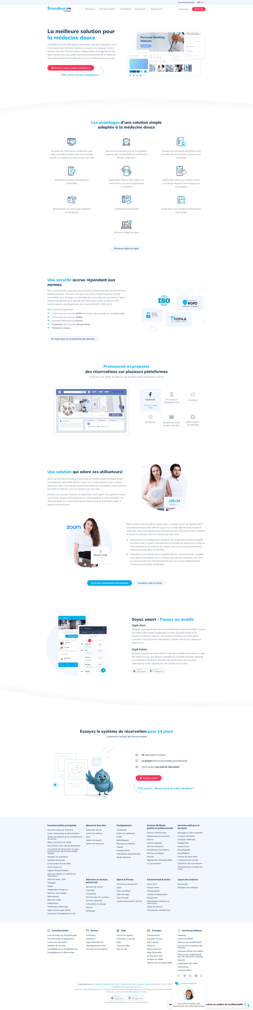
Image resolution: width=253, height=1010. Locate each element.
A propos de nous (155, 938)
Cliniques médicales (186, 839)
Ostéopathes (183, 843)
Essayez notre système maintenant (72, 68)
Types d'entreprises (94, 942)
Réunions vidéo (54, 900)
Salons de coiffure (94, 833)
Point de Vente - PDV (56, 879)
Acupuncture (183, 846)
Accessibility (183, 967)
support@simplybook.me (92, 989)
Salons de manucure (95, 843)
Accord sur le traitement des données (190, 946)
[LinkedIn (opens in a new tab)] (191, 976)
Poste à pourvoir (154, 949)
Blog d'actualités (154, 952)
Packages (51, 882)
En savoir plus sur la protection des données (73, 338)
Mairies (150, 839)
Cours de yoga (123, 894)
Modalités (182, 935)
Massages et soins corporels (190, 832)
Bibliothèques (123, 840)
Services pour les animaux (97, 897)
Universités (121, 830)
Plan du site (122, 949)
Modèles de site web (56, 945)
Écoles (119, 836)
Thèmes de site (171, 406)
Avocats (150, 856)
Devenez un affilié (155, 959)
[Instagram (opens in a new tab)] (203, 976)
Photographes (153, 891)
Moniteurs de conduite (188, 887)
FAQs (119, 942)
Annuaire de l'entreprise (97, 949)
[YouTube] (197, 976)
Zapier (50, 886)
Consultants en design (96, 904)
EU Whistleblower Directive (136, 992)
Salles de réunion (154, 906)
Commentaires (153, 935)
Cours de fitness (124, 891)
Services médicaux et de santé (189, 827)
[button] (90, 9)
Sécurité (181, 960)
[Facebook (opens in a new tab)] (180, 976)
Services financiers (155, 846)
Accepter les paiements (57, 856)
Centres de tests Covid (187, 856)
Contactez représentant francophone (109, 583)
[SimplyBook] (59, 9)
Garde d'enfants (124, 857)
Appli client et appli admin (59, 910)
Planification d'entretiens (158, 849)
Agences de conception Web (159, 860)
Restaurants (152, 897)
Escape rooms (153, 887)
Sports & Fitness (125, 879)
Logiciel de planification (57, 870)
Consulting (91, 893)
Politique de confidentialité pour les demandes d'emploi (190, 955)
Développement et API (96, 945)
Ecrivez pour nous (155, 956)
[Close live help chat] (195, 983)
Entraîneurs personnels (127, 884)
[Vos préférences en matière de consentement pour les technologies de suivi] (248, 1005)
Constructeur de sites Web (59, 863)
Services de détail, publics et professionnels (160, 827)
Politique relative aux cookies (190, 951)
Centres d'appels (154, 843)
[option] (91, 411)
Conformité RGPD (185, 938)
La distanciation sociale (188, 860)
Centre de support (125, 935)
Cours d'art (152, 884)
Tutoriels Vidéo (123, 945)
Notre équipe (153, 942)
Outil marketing (54, 867)
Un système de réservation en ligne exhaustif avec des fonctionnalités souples (63, 851)
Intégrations (52, 903)
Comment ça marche (126, 938)
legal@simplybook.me (136, 989)
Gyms (119, 887)
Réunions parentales (126, 843)
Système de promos (56, 860)
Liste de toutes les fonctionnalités (62, 935)
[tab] (150, 400)
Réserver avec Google (56, 893)
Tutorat (120, 847)
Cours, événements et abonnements (63, 833)
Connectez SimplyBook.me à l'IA (61, 913)
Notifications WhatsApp (57, 906)
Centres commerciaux (156, 832)
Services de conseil (94, 887)
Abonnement (53, 896)
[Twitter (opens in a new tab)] (186, 976)
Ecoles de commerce (126, 833)
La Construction (154, 863)
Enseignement (124, 825)
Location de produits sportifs (129, 901)
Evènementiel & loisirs (158, 879)
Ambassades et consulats (158, 836)
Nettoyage (90, 910)
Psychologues (184, 853)
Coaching (90, 890)
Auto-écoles (183, 884)
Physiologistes (184, 849)
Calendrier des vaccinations (190, 863)
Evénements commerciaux (158, 910)
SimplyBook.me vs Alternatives (60, 952)
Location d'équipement (157, 894)
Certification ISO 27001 (188, 963)
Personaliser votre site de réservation (63, 845)
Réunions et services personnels (97, 881)
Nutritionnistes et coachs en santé (190, 868)
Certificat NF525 (185, 970)
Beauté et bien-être (96, 825)
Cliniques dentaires (186, 836)
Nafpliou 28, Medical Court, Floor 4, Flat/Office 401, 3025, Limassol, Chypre (122, 984)
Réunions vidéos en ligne (126, 248)
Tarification (126, 8)
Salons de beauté (93, 840)
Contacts (151, 945)
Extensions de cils (94, 830)
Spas (88, 836)
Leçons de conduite (188, 879)
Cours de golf (122, 897)
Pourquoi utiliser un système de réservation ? (61, 875)
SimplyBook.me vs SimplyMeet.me (62, 949)
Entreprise (90, 938)
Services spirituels (94, 900)
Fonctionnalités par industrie (60, 830)
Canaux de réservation (57, 942)
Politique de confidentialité (189, 942)
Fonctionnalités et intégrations (60, 938)
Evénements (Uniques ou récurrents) (158, 902)
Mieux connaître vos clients (59, 842)
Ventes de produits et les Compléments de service (64, 837)
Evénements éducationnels (128, 854)
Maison (89, 907)
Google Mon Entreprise (57, 889)
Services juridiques (155, 853)
